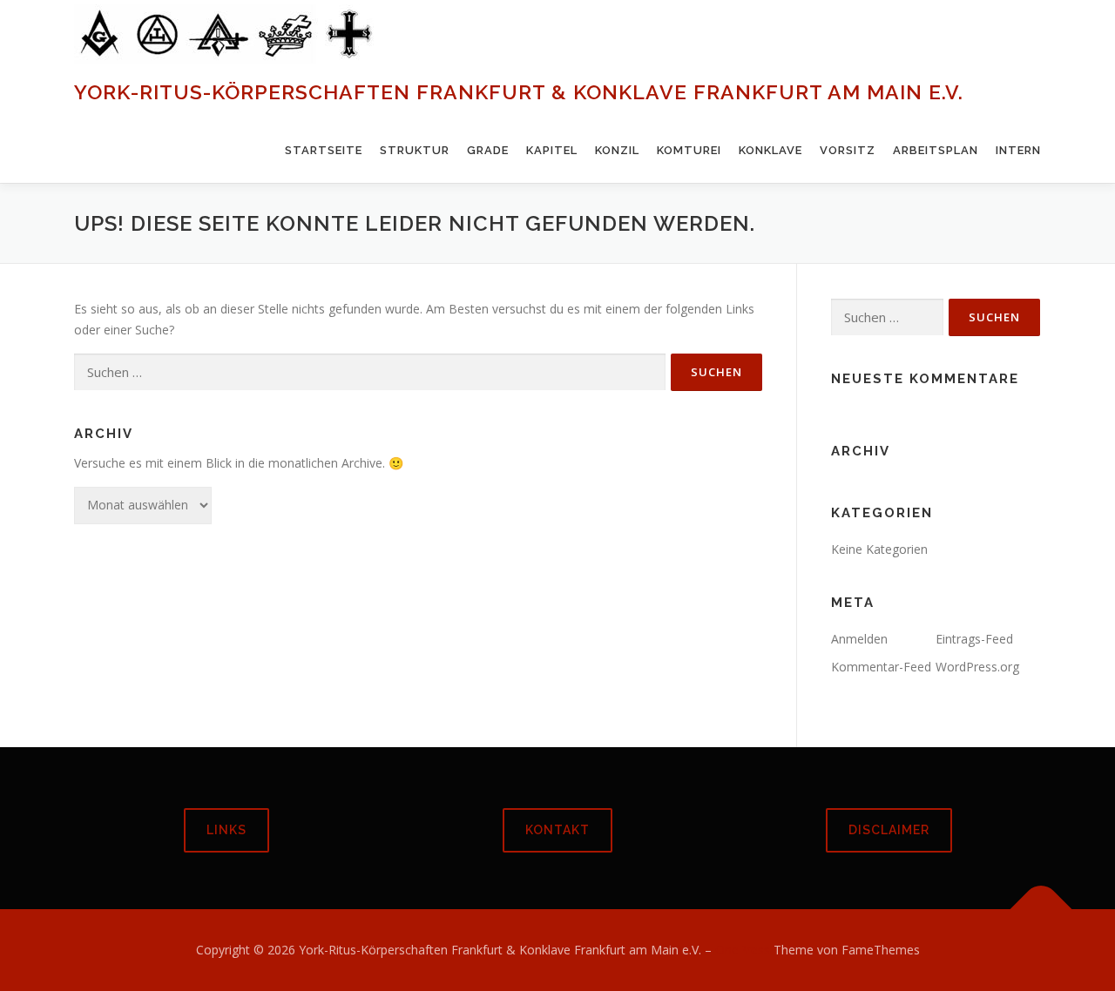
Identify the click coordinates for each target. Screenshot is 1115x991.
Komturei (689, 150)
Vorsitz (847, 150)
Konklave (770, 150)
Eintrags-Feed (974, 638)
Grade (488, 150)
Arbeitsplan (935, 150)
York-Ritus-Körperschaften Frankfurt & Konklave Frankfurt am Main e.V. (518, 92)
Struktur (414, 150)
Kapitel (552, 150)
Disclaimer (888, 830)
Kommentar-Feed (881, 666)
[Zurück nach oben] (1041, 909)
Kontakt (557, 830)
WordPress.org (977, 666)
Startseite (323, 150)
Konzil (617, 150)
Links (226, 830)
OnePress (742, 949)
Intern (1018, 150)
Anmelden (859, 638)
